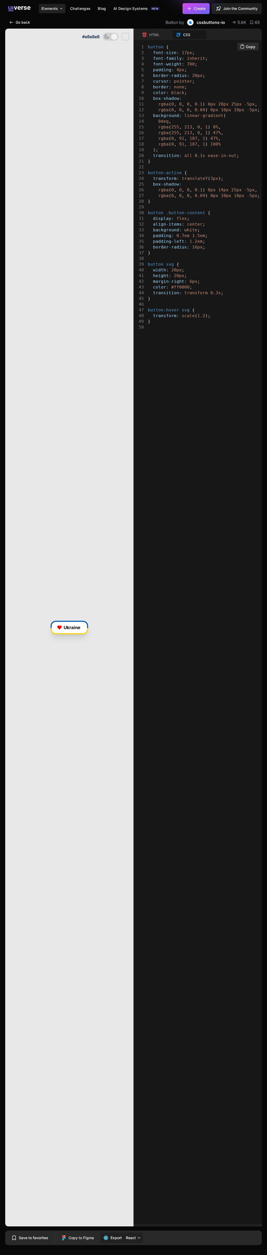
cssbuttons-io (211, 22)
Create (199, 8)
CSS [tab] (186, 34)
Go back (23, 22)
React (131, 1238)
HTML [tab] (154, 34)
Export (116, 1238)
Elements (49, 8)
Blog (102, 8)
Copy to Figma (81, 1238)
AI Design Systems (135, 8)
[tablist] (173, 35)
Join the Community (240, 8)
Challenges (80, 8)
